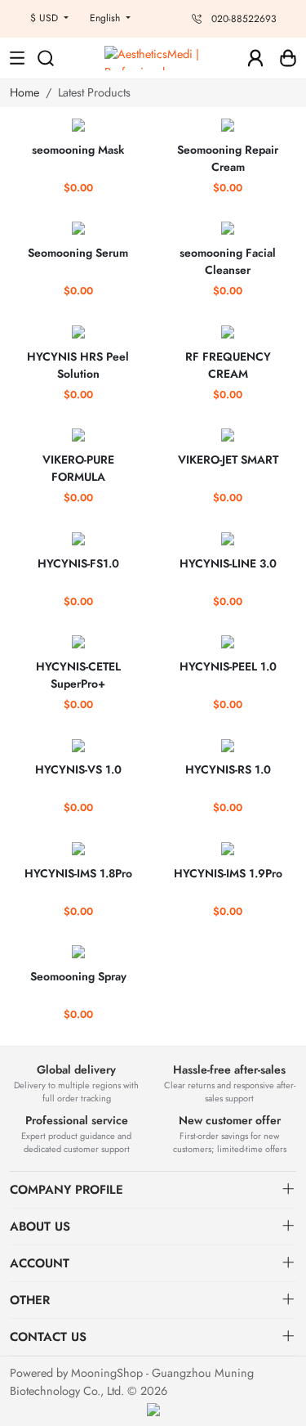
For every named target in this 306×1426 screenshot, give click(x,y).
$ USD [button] (45, 18)
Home (24, 92)
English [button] (106, 18)
